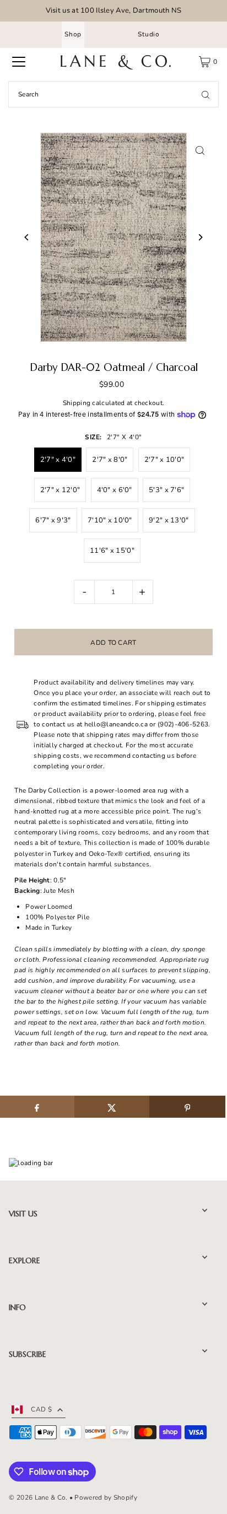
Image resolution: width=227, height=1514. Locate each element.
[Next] (200, 237)
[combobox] (113, 94)
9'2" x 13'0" (169, 520)
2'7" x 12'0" (60, 490)
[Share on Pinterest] (187, 1107)
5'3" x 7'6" (166, 490)
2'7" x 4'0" (57, 460)
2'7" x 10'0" (164, 460)
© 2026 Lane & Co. (38, 1497)
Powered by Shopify (105, 1497)
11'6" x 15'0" (112, 551)
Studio (149, 34)
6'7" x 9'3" (53, 520)
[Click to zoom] (200, 150)
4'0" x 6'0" (114, 490)
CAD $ (41, 1409)
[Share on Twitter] (112, 1107)
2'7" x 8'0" (109, 460)
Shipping (76, 402)
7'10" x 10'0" (110, 520)
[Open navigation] (19, 62)
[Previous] (26, 237)
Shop (73, 34)
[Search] (205, 94)
